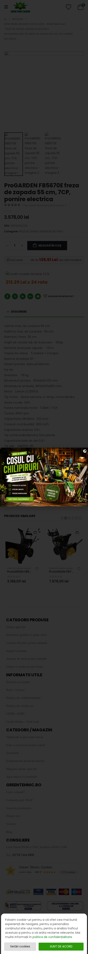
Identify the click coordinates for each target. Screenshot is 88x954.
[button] (85, 450)
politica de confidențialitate (52, 937)
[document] (44, 477)
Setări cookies (20, 946)
